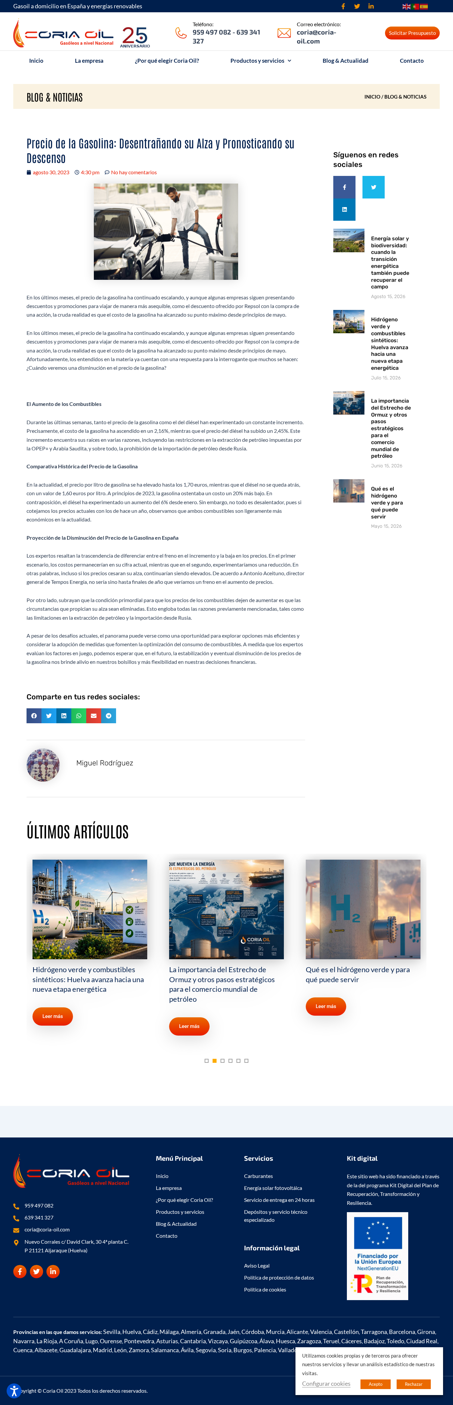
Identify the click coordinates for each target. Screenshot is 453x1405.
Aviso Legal (257, 1265)
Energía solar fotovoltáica (273, 1188)
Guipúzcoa (243, 1341)
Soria (224, 1350)
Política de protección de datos (279, 1277)
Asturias (167, 1341)
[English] (407, 6)
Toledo (395, 1341)
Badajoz (374, 1341)
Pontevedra (139, 1341)
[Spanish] (424, 6)
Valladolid (291, 1350)
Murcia (275, 1331)
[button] (34, 715)
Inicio (36, 60)
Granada (214, 1331)
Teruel (331, 1341)
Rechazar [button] (413, 1384)
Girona (426, 1331)
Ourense (111, 1341)
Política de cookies (265, 1289)
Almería (191, 1331)
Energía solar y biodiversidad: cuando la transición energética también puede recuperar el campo (390, 262)
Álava (266, 1341)
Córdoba (252, 1331)
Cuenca (22, 1350)
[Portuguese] (415, 6)
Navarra (23, 1341)
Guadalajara (75, 1350)
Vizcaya (218, 1341)
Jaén (233, 1331)
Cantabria (193, 1341)
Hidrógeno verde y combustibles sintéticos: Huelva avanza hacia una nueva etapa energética (389, 343)
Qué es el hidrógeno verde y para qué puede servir (387, 502)
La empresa (89, 60)
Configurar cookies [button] (326, 1383)
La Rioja (46, 1341)
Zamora (139, 1350)
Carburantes (258, 1176)
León (120, 1350)
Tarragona (374, 1331)
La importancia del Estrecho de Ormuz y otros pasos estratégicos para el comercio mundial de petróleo (391, 428)
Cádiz (150, 1331)
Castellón (346, 1331)
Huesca (285, 1341)
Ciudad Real (421, 1341)
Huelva (131, 1331)
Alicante (297, 1331)
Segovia (206, 1350)
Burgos (242, 1350)
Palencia (265, 1350)
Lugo (91, 1341)
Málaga (169, 1331)
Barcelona (402, 1331)
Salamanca (165, 1350)
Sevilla (111, 1331)
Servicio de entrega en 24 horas (279, 1200)
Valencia (321, 1331)
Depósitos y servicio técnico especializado (275, 1216)
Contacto (412, 60)
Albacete (45, 1350)
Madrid (102, 1350)
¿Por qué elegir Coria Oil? (167, 60)
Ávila (187, 1350)
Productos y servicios (257, 60)
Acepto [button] (375, 1384)
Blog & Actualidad (345, 60)
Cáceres (351, 1341)
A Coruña (71, 1341)
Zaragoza (309, 1341)
